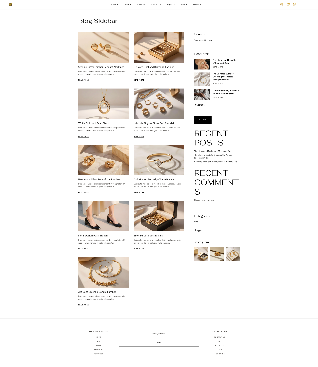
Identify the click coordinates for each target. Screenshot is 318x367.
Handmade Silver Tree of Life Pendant (99, 180)
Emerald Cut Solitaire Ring (148, 236)
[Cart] (294, 6)
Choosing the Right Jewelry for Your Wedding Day (226, 92)
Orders (196, 4)
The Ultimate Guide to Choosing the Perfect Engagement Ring (223, 77)
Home (113, 4)
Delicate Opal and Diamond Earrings (154, 67)
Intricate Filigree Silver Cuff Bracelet (154, 123)
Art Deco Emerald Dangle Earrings (97, 292)
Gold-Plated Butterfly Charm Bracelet (155, 180)
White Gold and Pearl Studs (93, 123)
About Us (141, 4)
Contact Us (156, 4)
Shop (126, 4)
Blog (183, 4)
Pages (169, 4)
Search (199, 105)
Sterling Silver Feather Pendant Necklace (101, 67)
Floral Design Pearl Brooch (93, 236)
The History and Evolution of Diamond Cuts (225, 61)
